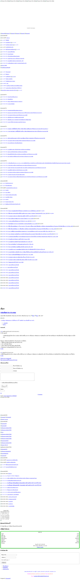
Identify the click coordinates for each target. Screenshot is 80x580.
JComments (40, 394)
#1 (1, 352)
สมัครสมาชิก (6, 569)
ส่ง (1, 393)
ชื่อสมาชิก (4, 554)
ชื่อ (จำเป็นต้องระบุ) (17, 365)
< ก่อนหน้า (5, 323)
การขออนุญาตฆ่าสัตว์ (12, 499)
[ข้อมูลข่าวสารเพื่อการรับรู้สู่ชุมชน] (4, 440)
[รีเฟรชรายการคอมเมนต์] (5, 327)
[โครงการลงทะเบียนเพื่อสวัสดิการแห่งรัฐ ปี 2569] (5, 67)
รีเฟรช (1, 389)
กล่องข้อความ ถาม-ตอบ (8, 312)
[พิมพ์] (32, 315)
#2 (1, 331)
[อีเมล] (36, 315)
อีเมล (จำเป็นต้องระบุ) (18, 368)
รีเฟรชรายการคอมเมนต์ (5, 358)
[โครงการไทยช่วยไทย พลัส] (3, 65)
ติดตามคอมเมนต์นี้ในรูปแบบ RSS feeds (8, 360)
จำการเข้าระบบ (5, 559)
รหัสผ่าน (3, 557)
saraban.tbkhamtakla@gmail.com (41, 576)
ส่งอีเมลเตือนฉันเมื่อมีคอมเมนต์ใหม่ (10, 382)
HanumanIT (8, 578)
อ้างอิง (1, 348)
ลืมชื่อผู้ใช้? (5, 567)
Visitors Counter (40, 547)
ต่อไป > (4, 324)
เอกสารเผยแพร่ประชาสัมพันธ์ (10, 395)
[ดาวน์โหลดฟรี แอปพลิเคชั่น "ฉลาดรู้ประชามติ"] (3, 417)
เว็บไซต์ (15, 370)
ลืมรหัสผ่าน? (5, 566)
